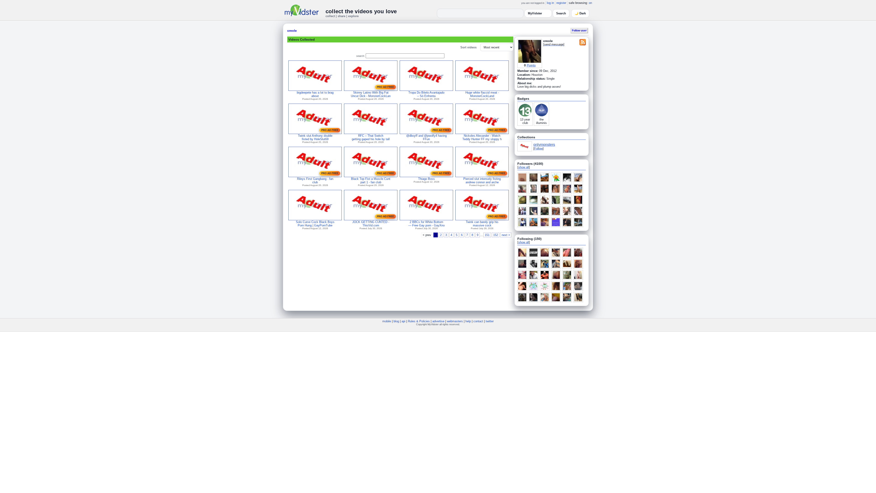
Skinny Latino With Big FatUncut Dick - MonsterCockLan (371, 94)
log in (550, 3)
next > (506, 235)
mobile (386, 321)
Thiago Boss (426, 179)
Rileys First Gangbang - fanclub (315, 180)
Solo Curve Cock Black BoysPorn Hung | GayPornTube (315, 223)
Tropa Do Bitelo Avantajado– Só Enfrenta (426, 94)
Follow (538, 148)
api (403, 321)
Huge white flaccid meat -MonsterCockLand (482, 94)
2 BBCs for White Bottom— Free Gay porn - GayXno (426, 223)
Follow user (579, 30)
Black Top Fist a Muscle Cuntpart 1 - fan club (370, 180)
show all (523, 167)
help (468, 321)
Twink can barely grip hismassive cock (482, 223)
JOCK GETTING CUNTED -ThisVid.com (370, 223)
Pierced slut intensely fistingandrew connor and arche (482, 180)
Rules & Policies (419, 321)
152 (495, 235)
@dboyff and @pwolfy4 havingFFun (426, 137)
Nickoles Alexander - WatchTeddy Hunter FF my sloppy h (482, 137)
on (590, 3)
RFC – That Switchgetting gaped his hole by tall (371, 137)
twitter (490, 321)
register (561, 3)
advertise (438, 321)
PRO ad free (385, 87)
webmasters (455, 321)
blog (396, 321)
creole (292, 30)
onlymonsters (544, 145)
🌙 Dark (580, 13)
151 (487, 235)
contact (478, 321)
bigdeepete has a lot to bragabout (315, 94)
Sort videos (468, 47)
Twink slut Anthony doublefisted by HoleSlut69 (315, 137)
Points (531, 65)
